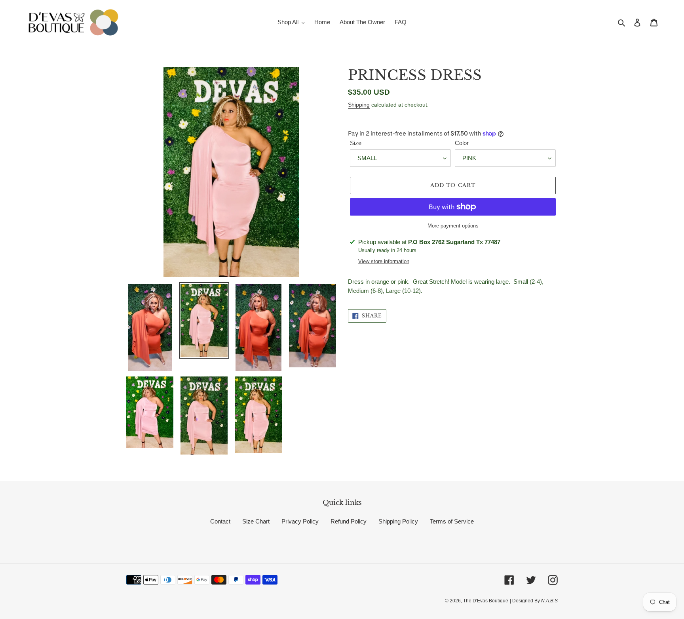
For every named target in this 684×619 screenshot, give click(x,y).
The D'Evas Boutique (485, 601)
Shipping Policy (398, 521)
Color (462, 142)
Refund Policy (349, 521)
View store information (383, 261)
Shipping (359, 104)
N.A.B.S (549, 601)
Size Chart (256, 521)
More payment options (453, 226)
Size (355, 142)
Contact (220, 521)
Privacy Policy (300, 521)
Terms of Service (452, 521)
